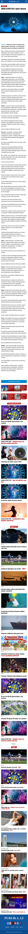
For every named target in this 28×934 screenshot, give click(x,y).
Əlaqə (17, 927)
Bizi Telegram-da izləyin (14, 381)
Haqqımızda (7, 927)
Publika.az (4, 44)
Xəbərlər (12, 927)
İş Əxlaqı (21, 927)
